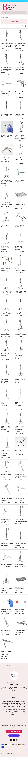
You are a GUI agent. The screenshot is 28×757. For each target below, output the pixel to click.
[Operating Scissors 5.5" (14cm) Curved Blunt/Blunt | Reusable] (21, 370)
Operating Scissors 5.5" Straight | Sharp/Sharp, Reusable (20, 429)
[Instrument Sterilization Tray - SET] (21, 195)
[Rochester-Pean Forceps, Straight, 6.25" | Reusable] (21, 489)
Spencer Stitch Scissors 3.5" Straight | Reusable (20, 566)
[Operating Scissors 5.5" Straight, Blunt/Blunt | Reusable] (7, 442)
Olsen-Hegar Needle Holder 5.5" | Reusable (21, 333)
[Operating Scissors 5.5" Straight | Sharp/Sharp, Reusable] (21, 418)
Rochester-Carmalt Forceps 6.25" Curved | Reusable (6, 476)
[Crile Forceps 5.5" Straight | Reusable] (7, 84)
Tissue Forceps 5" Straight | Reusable (6, 631)
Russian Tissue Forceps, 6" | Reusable (21, 520)
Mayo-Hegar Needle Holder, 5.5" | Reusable (7, 333)
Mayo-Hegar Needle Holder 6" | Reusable (20, 292)
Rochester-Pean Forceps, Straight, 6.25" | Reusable (20, 498)
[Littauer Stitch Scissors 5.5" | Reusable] (21, 238)
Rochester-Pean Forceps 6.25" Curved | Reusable (6, 498)
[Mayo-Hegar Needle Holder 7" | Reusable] (7, 304)
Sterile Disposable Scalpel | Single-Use (6, 610)
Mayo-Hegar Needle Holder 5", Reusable (6, 291)
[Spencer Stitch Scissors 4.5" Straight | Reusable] (7, 579)
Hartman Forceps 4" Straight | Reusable (20, 181)
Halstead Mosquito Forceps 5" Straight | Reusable (20, 159)
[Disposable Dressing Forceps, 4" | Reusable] (7, 106)
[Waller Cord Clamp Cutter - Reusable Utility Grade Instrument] (7, 643)
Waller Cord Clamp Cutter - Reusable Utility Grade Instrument (6, 654)
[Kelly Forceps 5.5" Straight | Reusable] (21, 217)
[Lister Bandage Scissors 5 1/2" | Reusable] (7, 238)
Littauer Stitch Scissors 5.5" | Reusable (19, 247)
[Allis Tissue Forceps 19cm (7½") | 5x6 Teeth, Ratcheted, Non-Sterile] (21, 35)
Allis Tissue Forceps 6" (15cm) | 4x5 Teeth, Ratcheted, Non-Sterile (6, 70)
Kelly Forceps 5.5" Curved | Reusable (6, 226)
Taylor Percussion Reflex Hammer (19, 610)
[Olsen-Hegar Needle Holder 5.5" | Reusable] (21, 325)
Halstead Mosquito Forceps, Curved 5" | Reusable (6, 181)
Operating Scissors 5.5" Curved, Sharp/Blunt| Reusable (6, 404)
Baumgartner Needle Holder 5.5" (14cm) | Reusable (20, 69)
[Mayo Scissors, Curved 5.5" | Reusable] (21, 261)
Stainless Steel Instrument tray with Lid (20, 588)
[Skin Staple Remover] (7, 556)
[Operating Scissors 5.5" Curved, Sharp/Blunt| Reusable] (7, 394)
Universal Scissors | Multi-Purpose (20, 631)
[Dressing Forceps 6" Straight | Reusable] (21, 106)
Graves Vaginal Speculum (5, 158)
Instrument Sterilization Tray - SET (20, 204)
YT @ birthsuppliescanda (14, 731)
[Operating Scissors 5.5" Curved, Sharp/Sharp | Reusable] (21, 394)
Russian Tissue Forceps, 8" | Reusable (7, 542)
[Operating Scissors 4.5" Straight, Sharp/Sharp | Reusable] (7, 370)
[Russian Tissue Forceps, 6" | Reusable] (21, 511)
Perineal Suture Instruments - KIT (19, 451)
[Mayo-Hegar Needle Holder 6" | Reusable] (21, 283)
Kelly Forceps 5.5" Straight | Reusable (20, 226)
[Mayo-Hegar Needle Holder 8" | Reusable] (21, 304)
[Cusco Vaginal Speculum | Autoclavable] (21, 84)
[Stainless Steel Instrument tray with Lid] (21, 579)
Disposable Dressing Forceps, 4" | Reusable (7, 115)
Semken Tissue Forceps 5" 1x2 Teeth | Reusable (20, 543)
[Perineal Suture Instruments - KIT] (21, 442)
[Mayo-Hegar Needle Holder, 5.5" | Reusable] (7, 325)
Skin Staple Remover (6, 564)
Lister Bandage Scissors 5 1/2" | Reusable (5, 247)
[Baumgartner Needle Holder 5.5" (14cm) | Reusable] (21, 59)
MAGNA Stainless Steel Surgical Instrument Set (5, 270)
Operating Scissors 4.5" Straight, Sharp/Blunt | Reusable (20, 356)
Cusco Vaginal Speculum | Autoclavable (19, 93)
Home (2, 17)
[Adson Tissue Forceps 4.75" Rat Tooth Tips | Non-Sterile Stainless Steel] (7, 35)
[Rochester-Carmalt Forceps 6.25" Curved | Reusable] (7, 466)
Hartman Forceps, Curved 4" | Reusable (6, 203)
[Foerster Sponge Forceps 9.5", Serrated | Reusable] (21, 127)
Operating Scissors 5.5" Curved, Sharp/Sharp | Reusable (20, 404)
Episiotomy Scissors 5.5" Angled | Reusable (7, 136)
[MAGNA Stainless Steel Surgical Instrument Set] (7, 260)
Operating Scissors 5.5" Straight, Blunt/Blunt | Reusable (6, 453)
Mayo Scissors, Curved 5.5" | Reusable (21, 269)
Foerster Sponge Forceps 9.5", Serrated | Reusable (20, 137)
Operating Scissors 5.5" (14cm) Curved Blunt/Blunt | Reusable (20, 380)
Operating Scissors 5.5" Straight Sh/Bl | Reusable (6, 428)
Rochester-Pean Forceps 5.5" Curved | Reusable (20, 476)
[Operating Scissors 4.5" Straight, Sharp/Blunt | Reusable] (21, 346)
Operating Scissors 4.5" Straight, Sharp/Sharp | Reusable (6, 380)
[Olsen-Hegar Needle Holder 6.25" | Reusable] (7, 346)
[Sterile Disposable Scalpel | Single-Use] (7, 601)
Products (6, 17)
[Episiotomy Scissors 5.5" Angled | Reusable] (7, 127)
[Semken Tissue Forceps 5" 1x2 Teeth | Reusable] (21, 534)
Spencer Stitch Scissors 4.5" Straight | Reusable (6, 588)
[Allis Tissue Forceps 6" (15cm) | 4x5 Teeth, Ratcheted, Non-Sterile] (7, 59)
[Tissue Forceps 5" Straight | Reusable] (7, 622)
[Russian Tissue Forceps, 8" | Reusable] (7, 534)
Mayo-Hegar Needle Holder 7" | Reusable (6, 312)
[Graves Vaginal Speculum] (7, 149)
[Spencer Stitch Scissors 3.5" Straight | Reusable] (21, 556)
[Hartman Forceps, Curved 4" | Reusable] (7, 194)
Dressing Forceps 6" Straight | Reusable (20, 115)
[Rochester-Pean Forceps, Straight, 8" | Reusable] (7, 511)
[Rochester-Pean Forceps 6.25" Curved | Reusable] (7, 489)
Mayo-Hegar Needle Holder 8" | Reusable (20, 312)
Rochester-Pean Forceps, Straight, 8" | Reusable (6, 521)
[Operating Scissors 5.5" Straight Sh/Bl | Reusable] (7, 418)
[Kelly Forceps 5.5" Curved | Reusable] (7, 217)
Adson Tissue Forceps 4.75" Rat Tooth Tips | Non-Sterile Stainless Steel (7, 46)
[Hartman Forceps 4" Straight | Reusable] (21, 172)
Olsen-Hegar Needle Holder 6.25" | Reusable (6, 355)
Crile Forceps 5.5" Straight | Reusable (6, 92)
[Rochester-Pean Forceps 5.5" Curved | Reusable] (21, 466)
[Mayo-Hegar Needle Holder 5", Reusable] (7, 283)
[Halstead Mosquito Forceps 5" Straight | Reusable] (21, 150)
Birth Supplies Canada (9, 753)
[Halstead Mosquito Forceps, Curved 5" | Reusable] (7, 172)
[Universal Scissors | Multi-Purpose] (21, 622)
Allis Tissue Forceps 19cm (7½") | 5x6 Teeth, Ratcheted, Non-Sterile (20, 46)
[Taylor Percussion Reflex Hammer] (21, 601)
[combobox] (14, 12)
